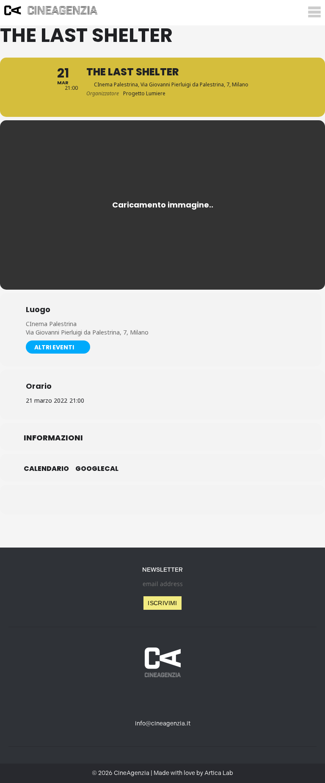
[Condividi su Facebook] (120, 499)
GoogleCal (96, 469)
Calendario (46, 469)
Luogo (38, 309)
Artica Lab (218, 773)
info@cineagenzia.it (162, 723)
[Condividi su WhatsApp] (162, 499)
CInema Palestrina (51, 324)
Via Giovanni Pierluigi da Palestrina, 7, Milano (87, 332)
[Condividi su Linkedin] (141, 499)
